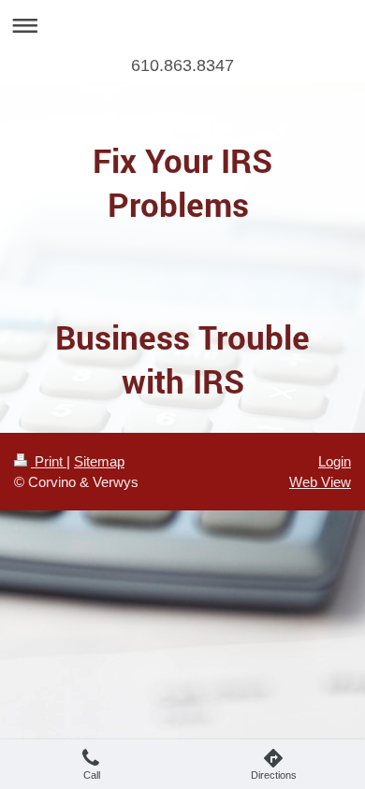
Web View (320, 482)
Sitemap (99, 461)
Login (334, 461)
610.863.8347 (182, 65)
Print (48, 461)
